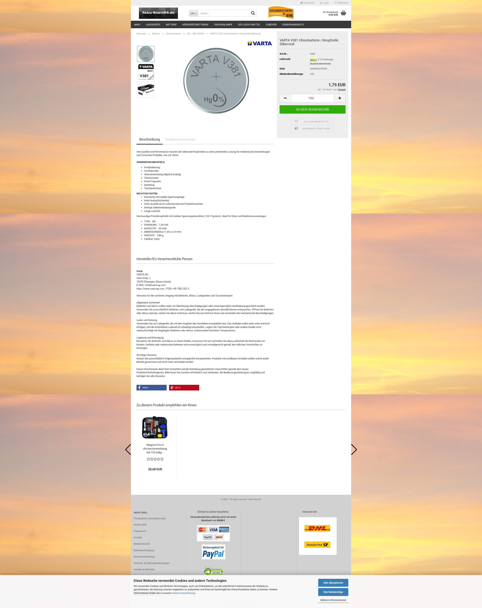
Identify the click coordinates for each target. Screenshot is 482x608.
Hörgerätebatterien (195, 24)
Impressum (140, 531)
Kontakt (138, 537)
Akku (137, 24)
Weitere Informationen (333, 600)
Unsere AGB (140, 524)
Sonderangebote (293, 24)
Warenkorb (308, 3)
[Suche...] (253, 13)
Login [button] (325, 3)
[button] (285, 98)
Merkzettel (342, 3)
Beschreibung (149, 139)
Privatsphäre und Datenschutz (150, 518)
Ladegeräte (153, 24)
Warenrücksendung (144, 556)
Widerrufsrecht (142, 543)
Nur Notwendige (333, 591)
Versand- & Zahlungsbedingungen (152, 563)
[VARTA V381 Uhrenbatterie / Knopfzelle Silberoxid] (216, 80)
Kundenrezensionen (180, 139)
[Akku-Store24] (158, 13)
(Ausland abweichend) (320, 64)
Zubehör (271, 24)
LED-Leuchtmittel (249, 24)
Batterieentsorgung (144, 550)
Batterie (171, 24)
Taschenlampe (223, 24)
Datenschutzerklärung (183, 593)
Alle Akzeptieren (333, 582)
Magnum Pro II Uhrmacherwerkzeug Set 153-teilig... (155, 448)
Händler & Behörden (144, 569)
